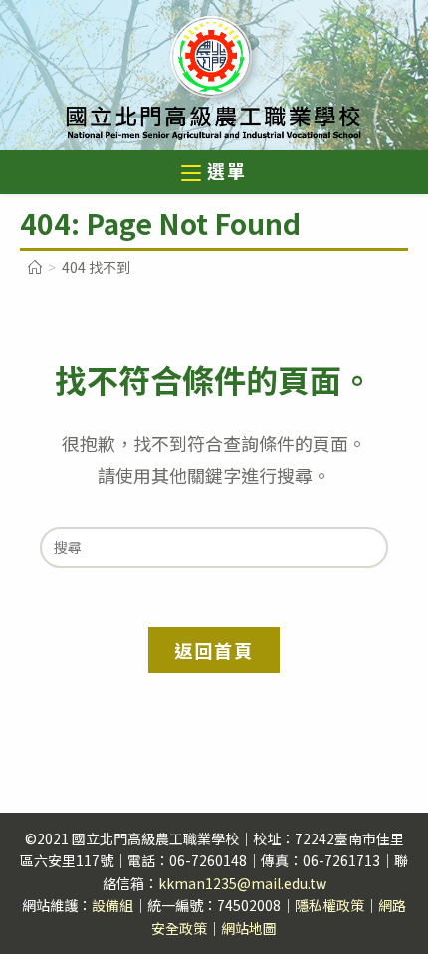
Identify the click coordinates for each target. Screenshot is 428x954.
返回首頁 (213, 650)
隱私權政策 (329, 905)
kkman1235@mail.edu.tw (242, 883)
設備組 (112, 905)
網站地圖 (249, 928)
